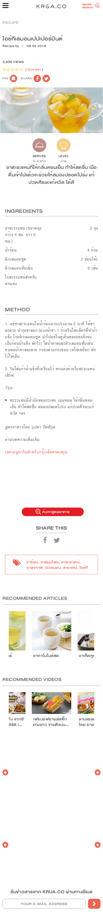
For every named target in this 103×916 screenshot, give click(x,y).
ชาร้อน (32, 562)
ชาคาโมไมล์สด (46, 655)
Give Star (34, 69)
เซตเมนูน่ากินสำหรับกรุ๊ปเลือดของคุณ (36, 452)
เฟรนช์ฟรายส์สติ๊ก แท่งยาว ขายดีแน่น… (51, 721)
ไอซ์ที (84, 567)
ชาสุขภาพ (34, 567)
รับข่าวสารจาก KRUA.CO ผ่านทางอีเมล (51, 892)
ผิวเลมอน (53, 567)
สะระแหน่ (70, 567)
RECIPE (10, 22)
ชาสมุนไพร (49, 562)
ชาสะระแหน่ (70, 562)
